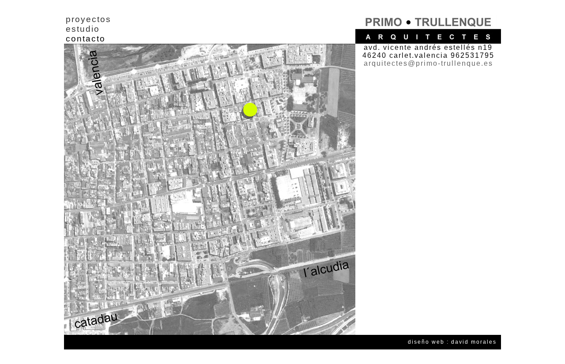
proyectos (88, 19)
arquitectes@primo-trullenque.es (428, 63)
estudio (83, 29)
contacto (85, 38)
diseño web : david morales (452, 342)
